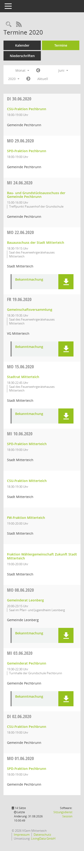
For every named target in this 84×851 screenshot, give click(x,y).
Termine (60, 45)
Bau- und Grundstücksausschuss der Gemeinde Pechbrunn (36, 195)
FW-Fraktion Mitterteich (26, 517)
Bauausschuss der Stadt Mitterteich (35, 242)
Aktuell (42, 79)
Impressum (22, 834)
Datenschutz (42, 834)
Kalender (22, 45)
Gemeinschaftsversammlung (29, 309)
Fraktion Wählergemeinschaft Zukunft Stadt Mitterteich (42, 556)
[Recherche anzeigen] (9, 24)
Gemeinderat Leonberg (25, 600)
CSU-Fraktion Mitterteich (27, 480)
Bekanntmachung (29, 280)
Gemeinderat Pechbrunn (26, 663)
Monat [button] (20, 70)
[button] (66, 281)
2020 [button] (12, 79)
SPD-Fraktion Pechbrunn (26, 151)
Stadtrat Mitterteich (23, 377)
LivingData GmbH (43, 838)
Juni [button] (61, 70)
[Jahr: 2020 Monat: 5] (38, 70)
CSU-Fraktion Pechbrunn (26, 109)
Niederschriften (22, 56)
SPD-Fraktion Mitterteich (27, 444)
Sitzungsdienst (62, 814)
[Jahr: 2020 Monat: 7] (28, 79)
